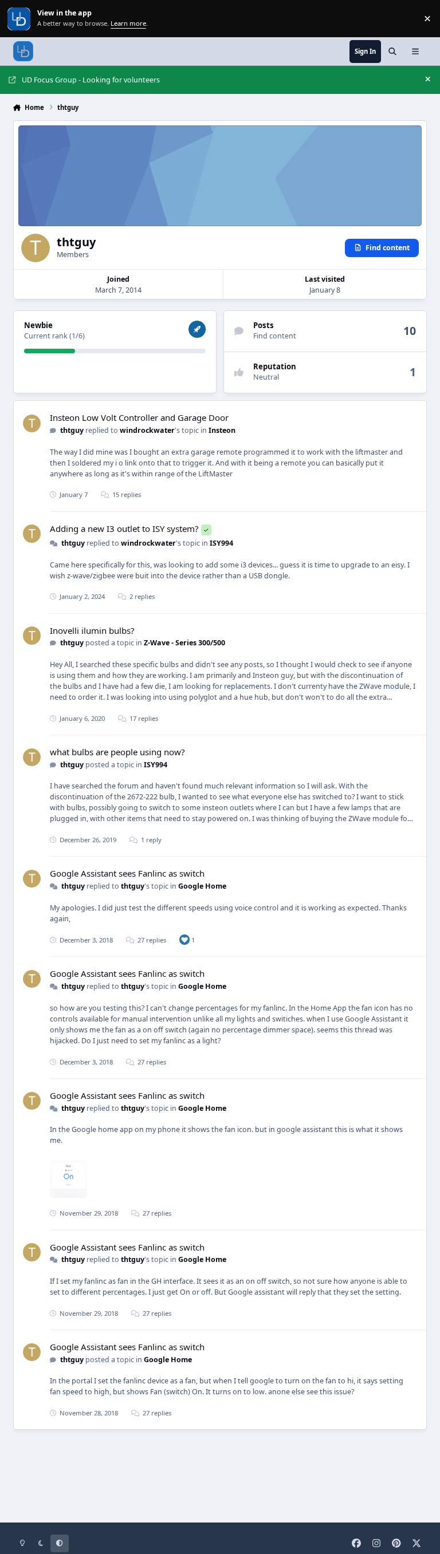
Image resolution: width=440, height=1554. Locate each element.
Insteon (222, 430)
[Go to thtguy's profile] (32, 423)
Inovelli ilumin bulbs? (92, 630)
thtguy (72, 430)
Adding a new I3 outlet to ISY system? (124, 528)
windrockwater (147, 430)
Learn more (20, 18)
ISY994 (221, 543)
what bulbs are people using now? (117, 752)
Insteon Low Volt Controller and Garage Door (139, 417)
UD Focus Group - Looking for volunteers (91, 80)
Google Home (202, 886)
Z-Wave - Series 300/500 (184, 643)
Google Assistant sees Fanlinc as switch (127, 873)
